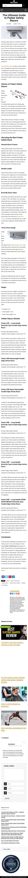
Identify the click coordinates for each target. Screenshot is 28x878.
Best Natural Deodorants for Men (10, 843)
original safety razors (16, 245)
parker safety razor (15, 580)
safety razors (5, 583)
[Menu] (2, 10)
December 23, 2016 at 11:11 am (15, 745)
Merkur (3, 570)
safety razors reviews (15, 583)
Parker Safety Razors (7, 66)
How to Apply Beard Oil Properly (10, 840)
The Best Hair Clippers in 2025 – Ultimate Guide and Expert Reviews (12, 812)
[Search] (25, 10)
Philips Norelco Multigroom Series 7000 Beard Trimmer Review (13, 680)
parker (7, 580)
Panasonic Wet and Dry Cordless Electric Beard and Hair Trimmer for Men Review (12, 837)
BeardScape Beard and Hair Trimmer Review (13, 831)
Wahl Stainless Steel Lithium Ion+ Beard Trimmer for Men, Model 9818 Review (12, 833)
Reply (24, 742)
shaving (23, 583)
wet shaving (4, 585)
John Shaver (8, 23)
